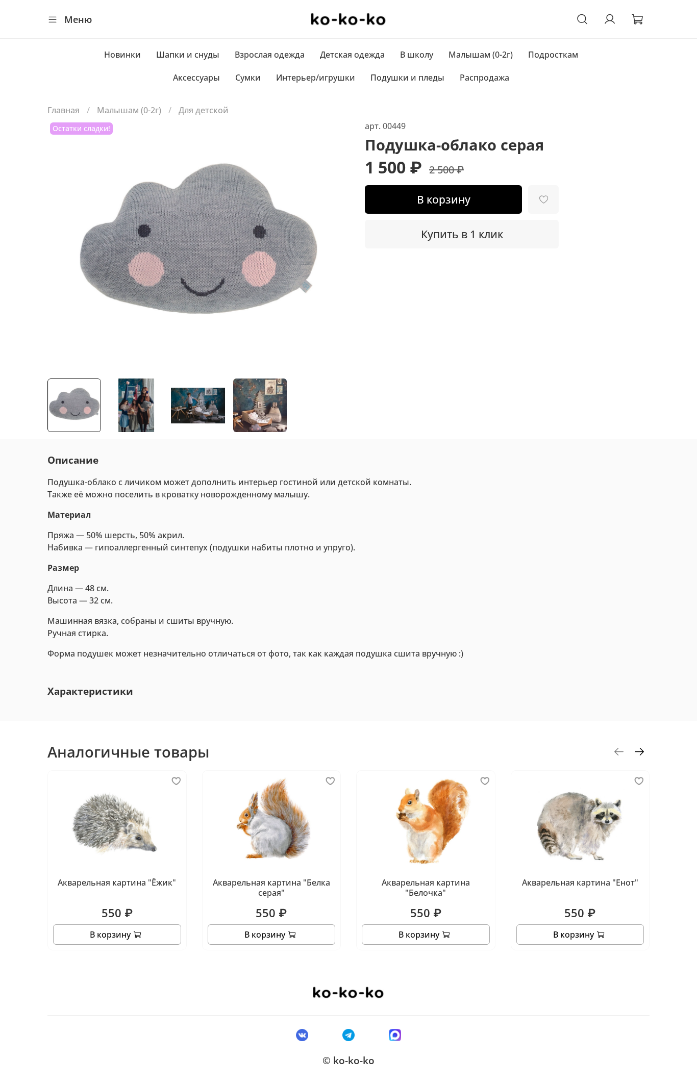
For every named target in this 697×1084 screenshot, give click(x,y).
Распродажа (484, 77)
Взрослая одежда (270, 54)
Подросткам (553, 54)
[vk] (302, 1034)
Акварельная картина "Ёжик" (117, 882)
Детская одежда (352, 54)
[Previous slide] (64, 245)
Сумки (248, 77)
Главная (63, 110)
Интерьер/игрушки (315, 77)
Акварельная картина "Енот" (580, 882)
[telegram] (348, 1034)
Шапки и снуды (187, 54)
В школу (416, 54)
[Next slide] (332, 245)
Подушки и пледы (407, 77)
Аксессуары (196, 77)
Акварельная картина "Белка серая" (271, 887)
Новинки (122, 54)
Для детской (204, 110)
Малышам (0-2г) (481, 54)
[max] (395, 1034)
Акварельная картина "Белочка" (426, 887)
